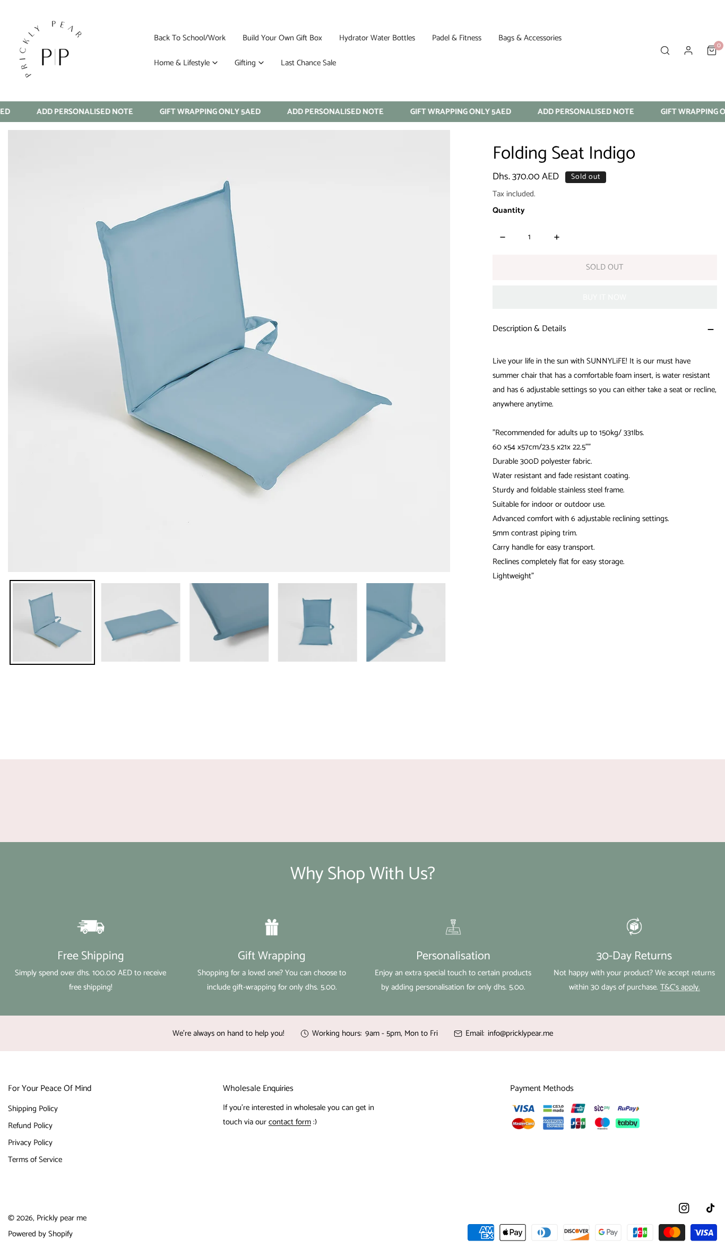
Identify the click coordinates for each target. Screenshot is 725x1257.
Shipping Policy (33, 1108)
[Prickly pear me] (50, 50)
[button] (185, 62)
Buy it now (604, 297)
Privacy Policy (30, 1142)
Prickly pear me (62, 1218)
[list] (229, 351)
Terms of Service (35, 1159)
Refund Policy (30, 1125)
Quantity (509, 211)
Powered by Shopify (40, 1234)
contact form (290, 1122)
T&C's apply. (680, 987)
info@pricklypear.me (520, 1033)
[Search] (665, 50)
